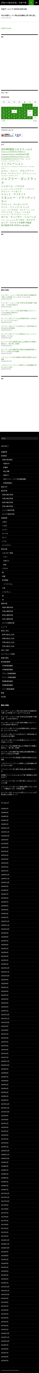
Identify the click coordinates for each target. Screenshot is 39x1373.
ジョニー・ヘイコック (25, 189)
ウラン (3, 168)
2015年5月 (4, 1314)
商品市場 (4, 549)
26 (9, 118)
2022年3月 (4, 1003)
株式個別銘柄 (5, 662)
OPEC (27, 157)
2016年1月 (4, 1283)
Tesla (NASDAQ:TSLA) (9, 159)
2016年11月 (5, 1244)
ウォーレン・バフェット (10, 166)
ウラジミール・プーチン (27, 166)
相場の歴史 (5, 658)
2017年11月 (5, 1197)
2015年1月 (4, 1329)
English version (6, 28)
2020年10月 (5, 1065)
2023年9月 (4, 933)
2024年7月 (4, 894)
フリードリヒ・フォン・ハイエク (15, 212)
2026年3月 (4, 816)
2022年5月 (4, 995)
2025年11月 (5, 832)
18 (4, 114)
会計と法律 (5, 650)
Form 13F (24, 154)
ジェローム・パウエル (13, 186)
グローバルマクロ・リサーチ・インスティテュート (15, 2)
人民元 (4, 522)
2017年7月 (4, 1213)
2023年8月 (4, 937)
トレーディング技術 (8, 654)
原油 (4, 564)
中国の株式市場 (7, 498)
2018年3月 (4, 1182)
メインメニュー (36, 2)
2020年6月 (4, 1081)
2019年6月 (4, 1127)
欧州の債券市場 (7, 615)
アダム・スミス (25, 159)
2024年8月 (4, 890)
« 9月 (3, 121)
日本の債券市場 (7, 619)
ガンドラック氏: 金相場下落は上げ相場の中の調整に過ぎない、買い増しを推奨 (19, 343)
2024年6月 (4, 898)
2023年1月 (4, 964)
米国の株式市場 (7, 494)
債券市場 (4, 603)
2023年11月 (5, 925)
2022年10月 (5, 976)
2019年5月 (4, 1131)
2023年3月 (4, 956)
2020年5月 (4, 1084)
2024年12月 (5, 875)
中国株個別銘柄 (7, 669)
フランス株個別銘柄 (9, 673)
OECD (23, 157)
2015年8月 (4, 1302)
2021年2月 (4, 1053)
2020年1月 (4, 1100)
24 (35, 114)
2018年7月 (4, 1170)
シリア (34, 173)
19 (9, 114)
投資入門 (4, 487)
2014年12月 (5, 1333)
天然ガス (6, 561)
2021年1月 (4, 1057)
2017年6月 (4, 1217)
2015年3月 (4, 1322)
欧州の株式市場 (7, 502)
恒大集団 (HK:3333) (10, 225)
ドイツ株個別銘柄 (8, 689)
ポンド (4, 537)
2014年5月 (4, 1360)
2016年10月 (5, 1248)
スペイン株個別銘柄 (9, 677)
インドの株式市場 (8, 510)
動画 (2, 693)
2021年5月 (4, 1042)
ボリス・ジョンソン (23, 214)
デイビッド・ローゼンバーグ (14, 204)
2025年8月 (4, 843)
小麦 (3, 588)
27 (14, 118)
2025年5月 (4, 855)
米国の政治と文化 (8, 638)
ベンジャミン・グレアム (9, 214)
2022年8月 (4, 983)
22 (25, 114)
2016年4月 (4, 1271)
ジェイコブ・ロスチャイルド (9, 175)
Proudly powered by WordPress (10, 1370)
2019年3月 (4, 1139)
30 (30, 118)
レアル (4, 541)
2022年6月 (4, 991)
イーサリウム (7, 584)
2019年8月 (4, 1119)
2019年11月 (5, 1108)
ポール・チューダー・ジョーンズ (18, 216)
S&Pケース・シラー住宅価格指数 (14, 479)
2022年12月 (5, 968)
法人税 (22, 225)
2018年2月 (4, 1186)
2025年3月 (4, 863)
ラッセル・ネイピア (25, 219)
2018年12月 (5, 1151)
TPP (18, 159)
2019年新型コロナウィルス (16, 149)
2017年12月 (5, 1193)
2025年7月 (4, 847)
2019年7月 (4, 1123)
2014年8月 (4, 1349)
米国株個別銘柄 (7, 685)
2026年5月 (4, 808)
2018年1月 (4, 1189)
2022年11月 (5, 972)
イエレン (18, 161)
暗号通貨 (5, 580)
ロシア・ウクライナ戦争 (13, 222)
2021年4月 (4, 1046)
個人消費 (6, 471)
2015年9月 (4, 1298)
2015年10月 (5, 1294)
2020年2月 (4, 1096)
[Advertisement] (19, 63)
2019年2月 (4, 1143)
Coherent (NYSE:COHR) (10, 154)
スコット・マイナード (13, 194)
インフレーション (12, 163)
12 (9, 111)
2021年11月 (5, 1018)
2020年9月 (4, 1069)
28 (19, 118)
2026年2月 (4, 820)
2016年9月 (4, 1252)
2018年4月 (4, 1178)
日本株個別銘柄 (7, 666)
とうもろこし (6, 592)
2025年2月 (4, 867)
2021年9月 (4, 1026)
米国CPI (6, 475)
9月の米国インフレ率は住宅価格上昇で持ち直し (18, 15)
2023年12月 (5, 921)
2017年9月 (4, 1205)
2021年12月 (5, 1014)
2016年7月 (4, 1259)
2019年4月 (4, 1135)
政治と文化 (5, 631)
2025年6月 (4, 851)
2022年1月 (4, 1011)
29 (25, 118)
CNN (24, 152)
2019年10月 (5, 1112)
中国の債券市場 (7, 611)
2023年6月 (4, 945)
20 (14, 114)
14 (19, 111)
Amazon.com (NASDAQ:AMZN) (12, 152)
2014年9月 (4, 1345)
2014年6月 (4, 1357)
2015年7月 (4, 1306)
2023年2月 (4, 960)
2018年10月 (5, 1158)
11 (4, 111)
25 (4, 118)
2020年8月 (4, 1073)
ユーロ (4, 529)
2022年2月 (4, 1007)
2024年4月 (4, 906)
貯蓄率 (5, 467)
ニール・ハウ (5, 210)
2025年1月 (4, 871)
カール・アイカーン (9, 173)
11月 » (35, 121)
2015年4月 (4, 1318)
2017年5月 (4, 1221)
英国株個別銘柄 (7, 681)
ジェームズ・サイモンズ (8, 189)
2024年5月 (4, 902)
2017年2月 (4, 1232)
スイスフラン (6, 545)
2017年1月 (4, 1236)
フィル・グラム (30, 210)
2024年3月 (4, 910)
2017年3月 (4, 1228)
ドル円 (4, 526)
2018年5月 (4, 1174)
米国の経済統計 (7, 460)
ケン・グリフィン (24, 173)
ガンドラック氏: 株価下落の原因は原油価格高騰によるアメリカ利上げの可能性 (19, 350)
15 (25, 111)
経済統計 (4, 456)
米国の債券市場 (7, 607)
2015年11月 (5, 1290)
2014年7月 (4, 1353)
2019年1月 (4, 1147)
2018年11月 (5, 1154)
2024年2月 (4, 913)
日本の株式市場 (7, 506)
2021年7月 (4, 1034)
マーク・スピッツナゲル (8, 220)
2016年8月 (4, 1255)
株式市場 (4, 491)
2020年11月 (5, 1061)
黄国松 (27, 225)
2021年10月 (5, 1022)
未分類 (3, 697)
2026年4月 (4, 812)
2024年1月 (4, 917)
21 (19, 114)
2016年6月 (4, 1263)
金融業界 (4, 452)
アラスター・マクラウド (8, 161)
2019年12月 (5, 1104)
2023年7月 (4, 941)
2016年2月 (4, 1279)
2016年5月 (4, 1267)
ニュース (4, 627)
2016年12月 (5, 1240)
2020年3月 (4, 1092)
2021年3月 (4, 1049)
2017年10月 (5, 1201)
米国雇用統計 (7, 483)
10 (35, 108)
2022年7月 (4, 987)
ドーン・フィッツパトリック (15, 207)
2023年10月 (5, 929)
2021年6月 (4, 1038)
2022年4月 (4, 999)
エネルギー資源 (7, 553)
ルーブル (5, 533)
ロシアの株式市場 (8, 514)
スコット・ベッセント (11, 191)
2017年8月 (4, 1209)
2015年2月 (4, 1325)
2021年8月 (4, 1030)
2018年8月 (4, 1166)
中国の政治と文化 (8, 642)
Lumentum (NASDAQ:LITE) (11, 157)
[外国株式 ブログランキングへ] (7, 135)
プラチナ (5, 568)
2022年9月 (4, 980)
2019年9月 (4, 1116)
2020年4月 (4, 1088)
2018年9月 (4, 1162)
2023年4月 (4, 952)
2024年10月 (5, 882)
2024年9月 (4, 886)
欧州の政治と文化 (8, 634)
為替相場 (4, 518)
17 (35, 111)
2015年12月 (5, 1287)
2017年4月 (4, 1224)
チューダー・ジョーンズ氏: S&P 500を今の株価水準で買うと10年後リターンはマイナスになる (19, 296)
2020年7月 (4, 1077)
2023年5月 (4, 948)
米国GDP (6, 463)
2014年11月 (5, 1337)
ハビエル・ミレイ (17, 209)
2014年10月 (5, 1341)
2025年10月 (5, 836)
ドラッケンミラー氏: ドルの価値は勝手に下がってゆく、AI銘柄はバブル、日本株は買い (19, 788)
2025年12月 (5, 828)
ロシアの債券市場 (8, 623)
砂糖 (3, 576)
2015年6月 (4, 1310)
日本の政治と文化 (8, 646)
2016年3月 (4, 1275)
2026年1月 (4, 824)
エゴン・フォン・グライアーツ (17, 171)
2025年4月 (4, 859)
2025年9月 (4, 840)
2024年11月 (5, 878)
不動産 (28, 222)
